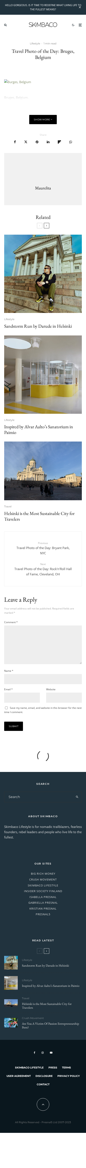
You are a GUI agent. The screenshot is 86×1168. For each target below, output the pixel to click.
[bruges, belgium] (43, 82)
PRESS (52, 1067)
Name (8, 671)
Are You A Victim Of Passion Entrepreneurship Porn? (50, 1025)
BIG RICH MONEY (43, 873)
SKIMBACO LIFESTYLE (43, 885)
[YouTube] (51, 1052)
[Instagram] (42, 1052)
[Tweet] (25, 142)
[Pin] (37, 142)
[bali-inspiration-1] (11, 1022)
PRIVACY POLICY (68, 1076)
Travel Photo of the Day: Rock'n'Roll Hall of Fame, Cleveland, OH (43, 569)
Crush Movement (33, 1018)
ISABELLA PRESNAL (43, 897)
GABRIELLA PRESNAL (43, 903)
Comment (11, 622)
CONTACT (43, 1084)
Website (51, 689)
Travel (7, 506)
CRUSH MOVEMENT (43, 879)
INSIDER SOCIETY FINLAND (43, 891)
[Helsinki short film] (43, 471)
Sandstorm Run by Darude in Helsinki (38, 326)
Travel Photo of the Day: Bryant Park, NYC (43, 548)
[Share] (15, 142)
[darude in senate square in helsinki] (43, 274)
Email (8, 689)
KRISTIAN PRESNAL (43, 908)
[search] (77, 797)
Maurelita (43, 188)
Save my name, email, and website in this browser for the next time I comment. (43, 710)
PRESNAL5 (43, 914)
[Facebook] (34, 1052)
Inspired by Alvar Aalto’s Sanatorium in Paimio (38, 429)
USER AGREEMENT (18, 1076)
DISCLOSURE (44, 1076)
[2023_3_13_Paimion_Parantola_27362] (43, 374)
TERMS (66, 1067)
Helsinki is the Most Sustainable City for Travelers (39, 516)
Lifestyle (35, 43)
